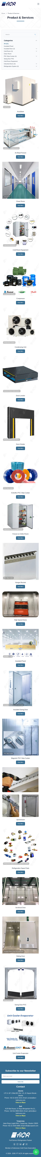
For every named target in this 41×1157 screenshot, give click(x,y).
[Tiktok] (23, 1144)
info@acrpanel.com (31, 1126)
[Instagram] (17, 1144)
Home (3, 13)
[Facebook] (14, 1144)
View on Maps (21, 1102)
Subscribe (20, 1081)
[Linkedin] (20, 1144)
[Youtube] (26, 1144)
